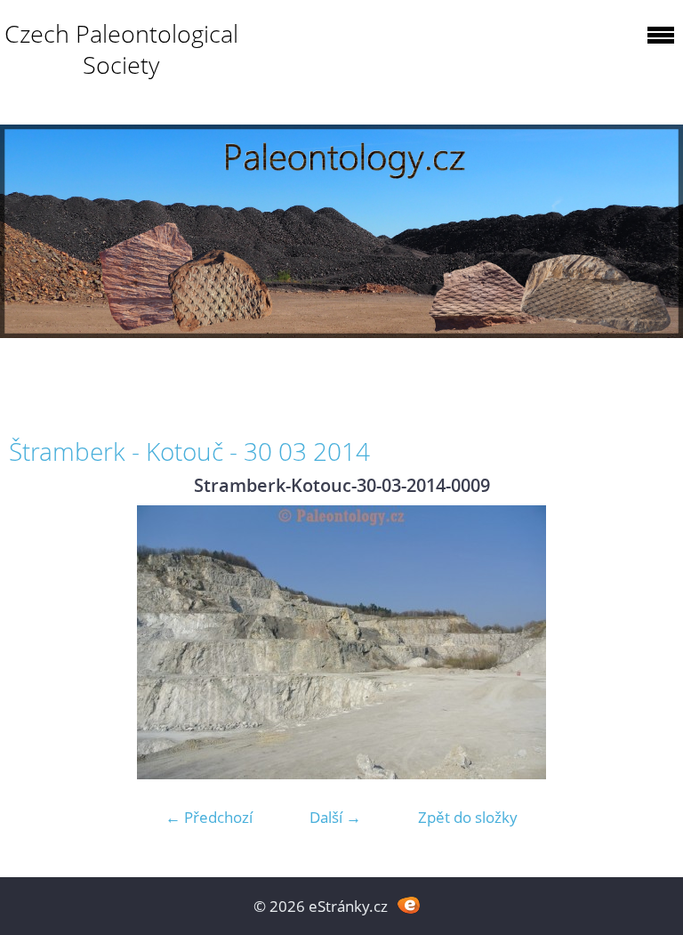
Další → (335, 817)
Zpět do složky (468, 817)
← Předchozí (209, 817)
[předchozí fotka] (38, 642)
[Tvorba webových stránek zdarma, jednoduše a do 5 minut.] (409, 904)
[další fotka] (645, 642)
